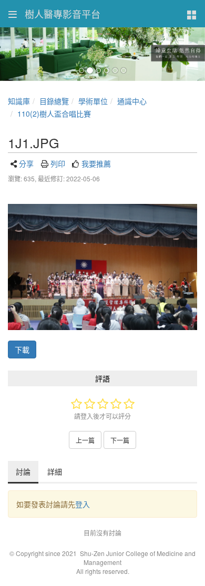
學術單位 (93, 101)
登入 (82, 504)
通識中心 (132, 101)
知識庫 (19, 101)
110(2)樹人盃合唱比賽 (54, 113)
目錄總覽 (54, 101)
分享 (26, 163)
